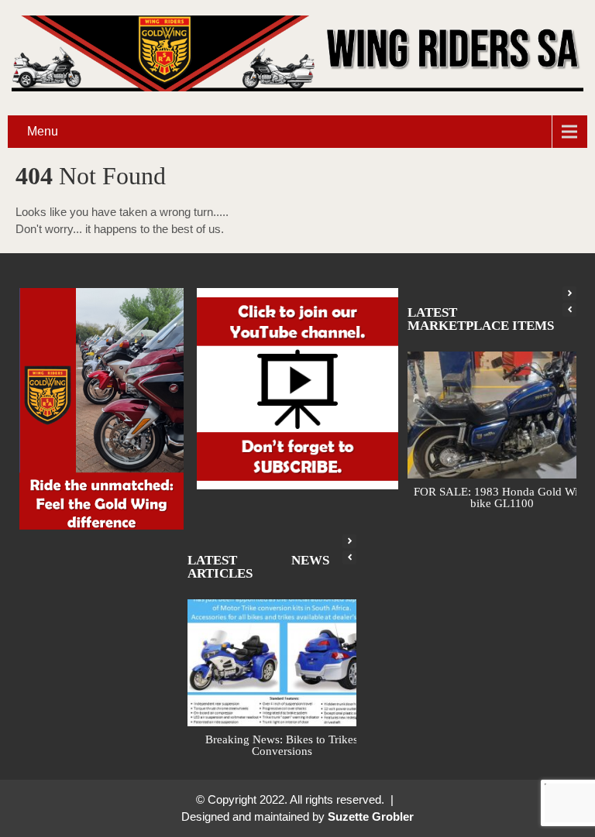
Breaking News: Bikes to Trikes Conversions (282, 745)
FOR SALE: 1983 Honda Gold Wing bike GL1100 (502, 497)
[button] (569, 293)
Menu (42, 131)
